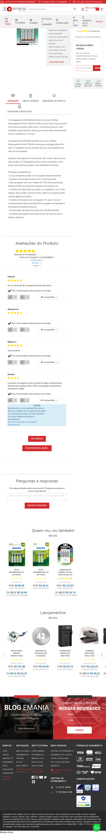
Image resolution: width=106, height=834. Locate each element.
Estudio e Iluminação (47, 21)
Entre (87, 8)
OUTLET (19, 762)
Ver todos (8, 23)
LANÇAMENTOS (22, 755)
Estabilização (62, 23)
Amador (35, 263)
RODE (5, 766)
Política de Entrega (60, 762)
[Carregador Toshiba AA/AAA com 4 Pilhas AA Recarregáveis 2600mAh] (65, 555)
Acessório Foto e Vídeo (87, 23)
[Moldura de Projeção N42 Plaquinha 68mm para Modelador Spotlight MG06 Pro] (41, 636)
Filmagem (34, 23)
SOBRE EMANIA (38, 751)
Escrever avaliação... (37, 448)
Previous (4, 654)
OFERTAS (20, 758)
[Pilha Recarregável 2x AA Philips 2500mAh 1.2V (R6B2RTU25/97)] (41, 555)
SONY (5, 751)
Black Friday (37, 766)
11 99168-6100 (63, 792)
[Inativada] (79, 788)
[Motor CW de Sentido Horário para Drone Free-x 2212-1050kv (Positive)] (16, 636)
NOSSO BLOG (37, 762)
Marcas (99, 22)
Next (102, 654)
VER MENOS (37, 438)
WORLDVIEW (8, 769)
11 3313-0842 (63, 787)
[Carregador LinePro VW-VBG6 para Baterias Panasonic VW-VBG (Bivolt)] (65, 636)
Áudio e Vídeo (75, 23)
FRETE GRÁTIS (22, 766)
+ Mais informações (56, 62)
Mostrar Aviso (6, 832)
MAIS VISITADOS (23, 751)
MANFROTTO (8, 758)
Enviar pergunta (37, 505)
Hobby (35, 265)
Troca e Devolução (60, 758)
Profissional (35, 260)
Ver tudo (53, 535)
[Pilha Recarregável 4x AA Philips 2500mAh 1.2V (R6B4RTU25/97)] (17, 555)
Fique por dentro (26, 729)
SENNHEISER (8, 773)
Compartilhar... (49, 297)
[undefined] (27, 30)
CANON (6, 755)
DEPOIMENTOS (38, 755)
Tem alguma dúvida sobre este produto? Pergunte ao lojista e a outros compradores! (37, 489)
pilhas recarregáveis (20, 158)
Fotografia (20, 23)
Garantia (55, 766)
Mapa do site (38, 758)
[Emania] (16, 9)
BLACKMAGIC (8, 762)
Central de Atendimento (62, 751)
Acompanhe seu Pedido (61, 755)
